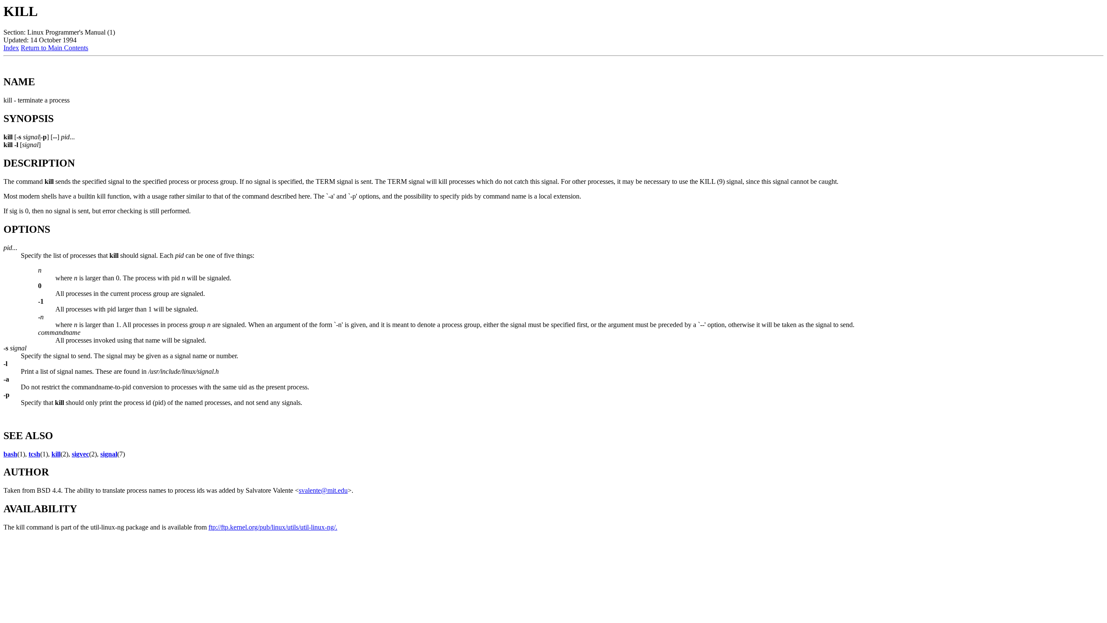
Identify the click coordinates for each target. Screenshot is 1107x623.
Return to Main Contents (54, 47)
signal (108, 454)
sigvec (80, 454)
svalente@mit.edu (323, 490)
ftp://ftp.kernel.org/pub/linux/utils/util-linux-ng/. (272, 527)
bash (10, 454)
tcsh (34, 454)
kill (56, 454)
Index (11, 47)
